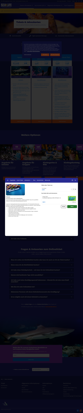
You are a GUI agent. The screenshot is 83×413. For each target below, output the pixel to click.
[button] (77, 177)
